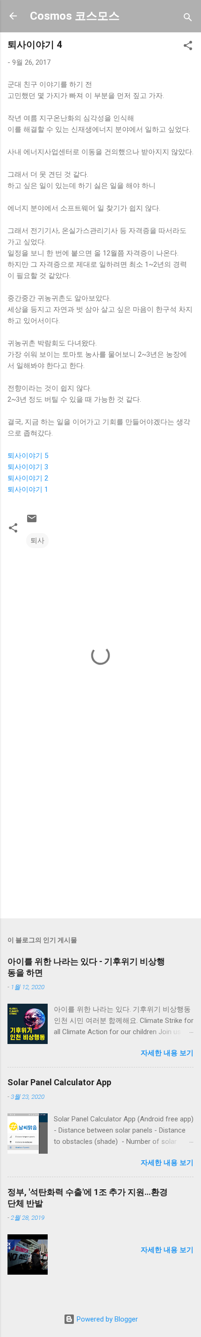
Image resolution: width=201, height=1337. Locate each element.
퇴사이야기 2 (27, 478)
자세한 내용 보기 (167, 1053)
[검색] (188, 19)
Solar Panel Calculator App (59, 1082)
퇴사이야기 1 (27, 489)
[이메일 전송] (31, 522)
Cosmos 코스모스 (75, 16)
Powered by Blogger (106, 1319)
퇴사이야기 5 (27, 455)
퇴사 (37, 540)
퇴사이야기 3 (27, 467)
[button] (188, 47)
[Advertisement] (100, 837)
